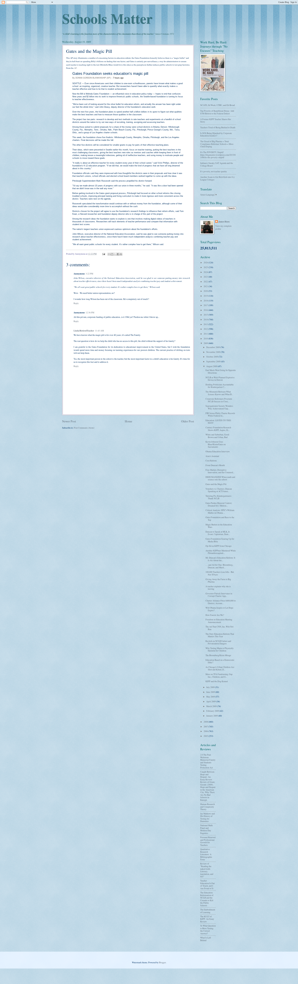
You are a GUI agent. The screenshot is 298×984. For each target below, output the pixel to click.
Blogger (162, 962)
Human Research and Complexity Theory (207, 807)
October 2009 (212, 356)
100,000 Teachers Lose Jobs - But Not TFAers (219, 573)
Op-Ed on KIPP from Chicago (218, 545)
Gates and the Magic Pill (215, 484)
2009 (206, 343)
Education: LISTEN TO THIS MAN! (218, 421)
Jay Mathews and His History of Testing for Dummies (207, 817)
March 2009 (211, 706)
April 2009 (211, 701)
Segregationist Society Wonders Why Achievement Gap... (219, 407)
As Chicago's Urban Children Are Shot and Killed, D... (219, 668)
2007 (206, 726)
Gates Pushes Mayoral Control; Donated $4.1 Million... (218, 504)
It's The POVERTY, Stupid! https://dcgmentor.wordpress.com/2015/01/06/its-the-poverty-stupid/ (218, 155)
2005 (206, 735)
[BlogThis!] (112, 254)
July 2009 (210, 687)
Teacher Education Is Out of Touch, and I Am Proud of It (207, 884)
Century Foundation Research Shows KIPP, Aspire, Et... (218, 429)
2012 (206, 328)
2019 (206, 295)
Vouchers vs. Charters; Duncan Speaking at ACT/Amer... (218, 490)
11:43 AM (99, 330)
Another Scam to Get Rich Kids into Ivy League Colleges (217, 178)
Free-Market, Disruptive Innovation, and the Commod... (219, 471)
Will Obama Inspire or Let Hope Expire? (219, 609)
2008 (206, 721)
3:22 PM (89, 273)
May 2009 (210, 696)
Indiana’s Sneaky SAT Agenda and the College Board (216, 164)
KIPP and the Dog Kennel (216, 681)
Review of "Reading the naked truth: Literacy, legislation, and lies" (206, 870)
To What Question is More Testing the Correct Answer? (208, 929)
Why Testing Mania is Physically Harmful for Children (219, 649)
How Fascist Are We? (214, 615)
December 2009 (213, 347)
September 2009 (213, 361)
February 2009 (212, 710)
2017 (206, 305)
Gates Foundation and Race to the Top (219, 518)
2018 (206, 300)
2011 (206, 333)
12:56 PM (90, 312)
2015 (206, 314)
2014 (206, 319)
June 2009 (210, 691)
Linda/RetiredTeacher (84, 330)
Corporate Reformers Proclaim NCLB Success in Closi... (218, 400)
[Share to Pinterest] (120, 254)
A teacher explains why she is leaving (218, 587)
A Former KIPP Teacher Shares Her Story (215, 120)
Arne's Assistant (212, 456)
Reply (76, 303)
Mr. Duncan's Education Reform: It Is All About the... (220, 559)
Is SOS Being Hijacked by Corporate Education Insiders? (216, 134)
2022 (206, 281)
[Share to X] (115, 254)
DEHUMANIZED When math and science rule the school (220, 478)
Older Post (187, 421)
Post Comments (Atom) (84, 427)
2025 (206, 267)
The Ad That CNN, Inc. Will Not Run (219, 628)
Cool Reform (211, 460)
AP (75, 68)
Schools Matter (107, 18)
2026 (206, 262)
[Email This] (109, 254)
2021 (206, 286)
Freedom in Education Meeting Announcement (218, 621)
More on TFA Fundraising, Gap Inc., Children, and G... (219, 675)
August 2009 (212, 366)
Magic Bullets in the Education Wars (218, 526)
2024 (206, 272)
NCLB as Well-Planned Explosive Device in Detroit (220, 378)
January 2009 (212, 715)
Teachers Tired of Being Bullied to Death (217, 127)
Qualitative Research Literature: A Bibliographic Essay (206, 854)
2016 (206, 310)
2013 (206, 324)
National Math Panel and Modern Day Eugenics (206, 829)
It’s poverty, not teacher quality (213, 171)
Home (128, 421)
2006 (206, 731)
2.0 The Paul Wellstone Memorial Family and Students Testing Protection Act (207, 761)
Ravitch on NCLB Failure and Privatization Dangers (218, 642)
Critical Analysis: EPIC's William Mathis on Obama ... (219, 511)
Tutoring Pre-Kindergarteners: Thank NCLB (218, 497)
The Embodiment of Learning (207, 911)
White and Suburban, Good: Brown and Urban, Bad (217, 436)
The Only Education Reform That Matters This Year (219, 635)
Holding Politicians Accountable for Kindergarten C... (219, 386)
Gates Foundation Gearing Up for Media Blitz (219, 540)
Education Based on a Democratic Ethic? (219, 661)
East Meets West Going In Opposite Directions (220, 371)
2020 (206, 290)
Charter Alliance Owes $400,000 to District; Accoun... (220, 602)
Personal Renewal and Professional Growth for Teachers (208, 841)
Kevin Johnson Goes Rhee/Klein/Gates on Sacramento (215, 444)
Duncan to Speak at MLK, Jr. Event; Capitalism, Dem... (217, 533)
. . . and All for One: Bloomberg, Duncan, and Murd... (219, 566)
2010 (206, 338)
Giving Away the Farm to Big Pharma (218, 580)
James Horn (224, 221)
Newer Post (69, 421)
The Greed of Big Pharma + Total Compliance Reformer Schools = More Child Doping (216, 144)
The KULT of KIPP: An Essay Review (207, 919)
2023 (206, 276)
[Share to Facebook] (118, 254)
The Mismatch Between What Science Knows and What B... (219, 393)
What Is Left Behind (205, 939)
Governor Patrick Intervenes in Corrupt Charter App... (218, 595)
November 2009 (213, 352)
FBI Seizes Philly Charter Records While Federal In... (220, 414)
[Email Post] (103, 253)
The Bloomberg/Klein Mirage (218, 655)
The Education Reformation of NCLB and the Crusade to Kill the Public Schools (206, 899)
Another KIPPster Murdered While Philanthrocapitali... (220, 552)
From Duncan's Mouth (215, 465)
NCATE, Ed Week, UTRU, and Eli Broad (217, 105)
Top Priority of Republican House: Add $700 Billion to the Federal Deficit (217, 112)
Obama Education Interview (217, 451)
